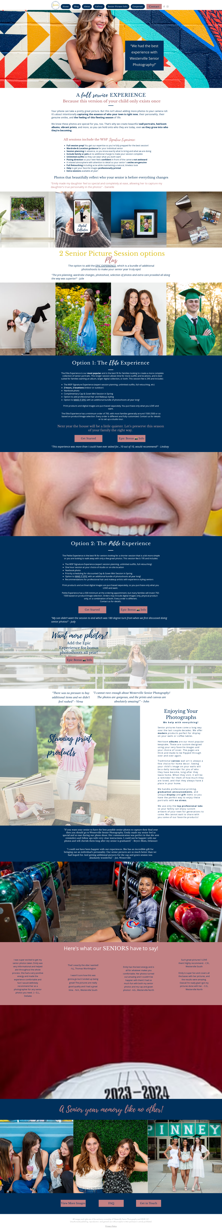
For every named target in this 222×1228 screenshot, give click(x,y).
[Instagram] (167, 6)
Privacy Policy (111, 1226)
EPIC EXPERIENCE (105, 265)
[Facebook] (164, 6)
